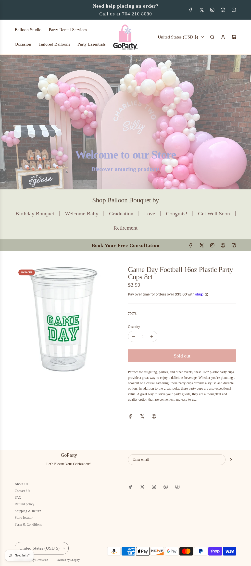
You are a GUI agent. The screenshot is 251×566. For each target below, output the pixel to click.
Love (149, 213)
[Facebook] (190, 9)
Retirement (125, 228)
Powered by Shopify (68, 560)
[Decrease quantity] (133, 336)
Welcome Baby (81, 213)
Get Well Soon (214, 213)
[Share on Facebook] (130, 417)
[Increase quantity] (151, 336)
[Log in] (223, 37)
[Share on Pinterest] (154, 417)
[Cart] (233, 37)
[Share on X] (142, 417)
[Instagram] (212, 9)
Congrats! (176, 213)
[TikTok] (233, 9)
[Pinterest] (223, 9)
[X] (201, 9)
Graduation (121, 213)
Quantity (134, 327)
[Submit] (231, 459)
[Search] (212, 37)
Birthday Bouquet (34, 213)
